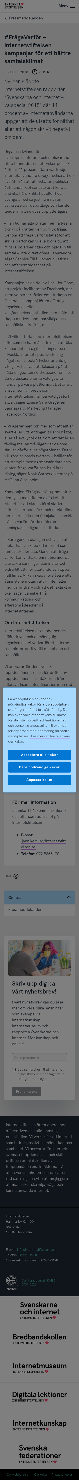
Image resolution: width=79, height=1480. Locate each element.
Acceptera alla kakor (39, 754)
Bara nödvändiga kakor (39, 767)
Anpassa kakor (39, 779)
